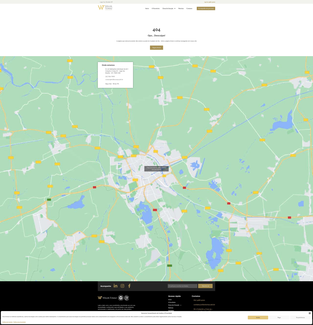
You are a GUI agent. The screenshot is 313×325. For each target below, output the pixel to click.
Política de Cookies (7, 322)
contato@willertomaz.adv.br (114, 79)
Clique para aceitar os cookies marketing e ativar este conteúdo (156, 168)
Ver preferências (300, 317)
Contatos (189, 8)
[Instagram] (122, 286)
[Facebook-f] (129, 286)
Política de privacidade (19, 322)
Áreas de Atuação (167, 8)
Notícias (181, 8)
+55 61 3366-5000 (209, 2)
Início (147, 8)
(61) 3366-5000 (110, 76)
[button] (310, 313)
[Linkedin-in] (115, 286)
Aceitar (258, 317)
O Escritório (156, 8)
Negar (279, 317)
